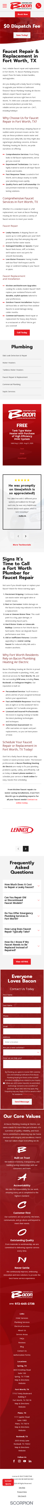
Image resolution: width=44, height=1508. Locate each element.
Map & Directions (22, 1380)
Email (22, 453)
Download (22, 458)
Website (22, 1383)
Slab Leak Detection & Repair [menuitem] (15, 355)
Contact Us (22, 1351)
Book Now (23, 14)
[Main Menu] (5, 6)
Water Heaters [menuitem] (9, 362)
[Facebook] (14, 1461)
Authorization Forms (21, 1355)
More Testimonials (22, 544)
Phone (5, 1016)
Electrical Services (21, 1326)
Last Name (7, 1005)
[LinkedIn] (30, 1461)
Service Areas (22, 1334)
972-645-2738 (25, 1303)
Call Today (22, 332)
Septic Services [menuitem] (9, 391)
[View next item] (26, 536)
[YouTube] (24, 1461)
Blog (22, 1346)
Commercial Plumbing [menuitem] (12, 384)
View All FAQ (22, 961)
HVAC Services (22, 1318)
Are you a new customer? (13, 1047)
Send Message (22, 1101)
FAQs (22, 1338)
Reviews (22, 1342)
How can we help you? (12, 1058)
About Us (22, 1330)
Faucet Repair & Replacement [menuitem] (15, 377)
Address (6, 1037)
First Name (7, 995)
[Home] (21, 5)
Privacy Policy (28, 1094)
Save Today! (22, 35)
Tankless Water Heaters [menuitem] (13, 370)
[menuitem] (22, 1487)
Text (22, 448)
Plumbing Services (22, 1322)
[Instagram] (19, 1461)
